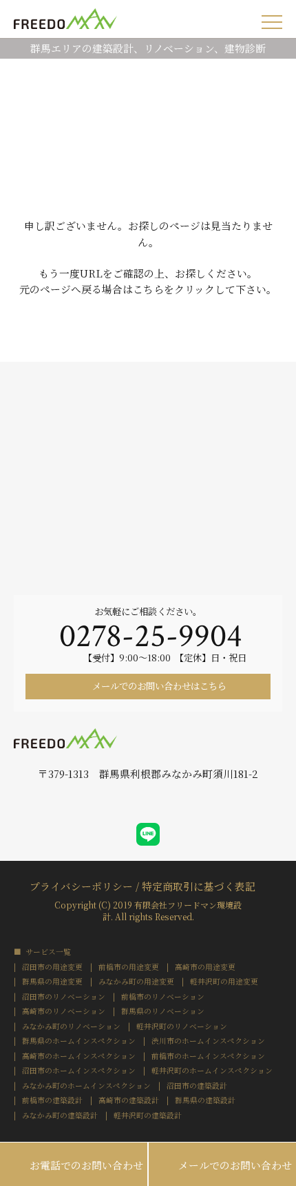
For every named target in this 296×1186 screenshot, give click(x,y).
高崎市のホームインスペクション (79, 1056)
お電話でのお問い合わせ (73, 1164)
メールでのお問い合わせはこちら (158, 685)
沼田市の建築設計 (197, 1086)
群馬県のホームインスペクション (79, 1041)
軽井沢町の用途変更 (224, 982)
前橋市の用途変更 (128, 967)
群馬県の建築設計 (205, 1101)
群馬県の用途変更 (52, 982)
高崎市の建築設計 (128, 1101)
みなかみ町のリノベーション (71, 1027)
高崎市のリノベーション (63, 1011)
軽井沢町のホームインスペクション (212, 1071)
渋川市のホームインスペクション (208, 1041)
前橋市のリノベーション (162, 997)
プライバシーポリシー (81, 885)
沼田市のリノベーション (63, 997)
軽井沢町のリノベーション (181, 1027)
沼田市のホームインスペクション (79, 1071)
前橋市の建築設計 (52, 1101)
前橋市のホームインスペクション (208, 1056)
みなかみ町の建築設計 (60, 1116)
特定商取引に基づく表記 (198, 885)
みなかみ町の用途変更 (136, 982)
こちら (148, 289)
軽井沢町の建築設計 (148, 1116)
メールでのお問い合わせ (222, 1164)
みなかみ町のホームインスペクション (86, 1086)
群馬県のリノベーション (162, 1011)
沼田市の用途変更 (52, 967)
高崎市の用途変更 (205, 967)
